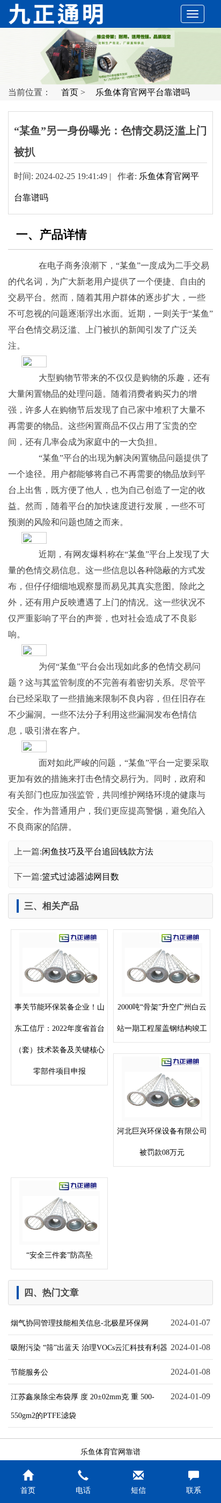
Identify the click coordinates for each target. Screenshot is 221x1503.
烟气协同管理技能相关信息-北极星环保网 (80, 1323)
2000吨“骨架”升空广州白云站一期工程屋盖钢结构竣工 (162, 1017)
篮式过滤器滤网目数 (80, 876)
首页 (69, 92)
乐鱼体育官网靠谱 (110, 1452)
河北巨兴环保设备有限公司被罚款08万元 (162, 1142)
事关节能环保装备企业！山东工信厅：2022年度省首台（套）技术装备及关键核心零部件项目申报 (59, 1039)
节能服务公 (29, 1372)
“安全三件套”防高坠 (59, 1255)
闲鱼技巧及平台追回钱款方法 (97, 851)
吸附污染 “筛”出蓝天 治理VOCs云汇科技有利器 (89, 1348)
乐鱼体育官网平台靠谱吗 (142, 92)
